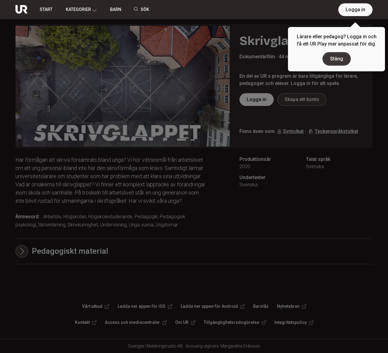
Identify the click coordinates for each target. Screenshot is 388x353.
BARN (115, 9)
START (46, 9)
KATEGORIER (78, 9)
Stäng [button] (336, 59)
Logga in (355, 9)
